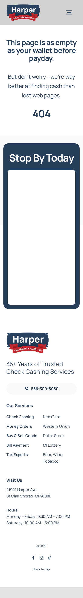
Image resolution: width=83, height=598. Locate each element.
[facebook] (33, 558)
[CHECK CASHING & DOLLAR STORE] (23, 6)
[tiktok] (50, 558)
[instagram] (41, 558)
